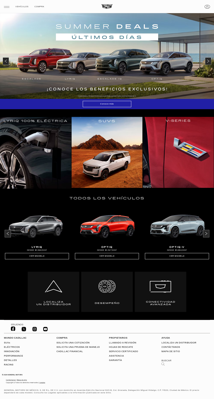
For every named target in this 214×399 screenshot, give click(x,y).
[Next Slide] (208, 61)
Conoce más (107, 104)
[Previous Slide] (6, 61)
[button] (46, 249)
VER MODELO (37, 256)
